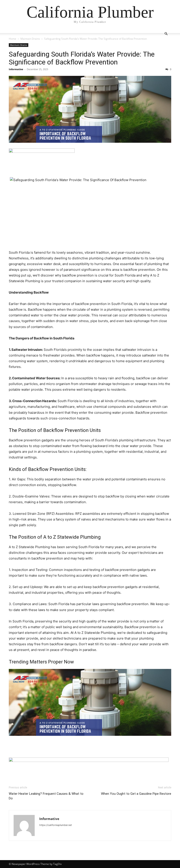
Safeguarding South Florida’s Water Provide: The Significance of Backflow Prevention (82, 58)
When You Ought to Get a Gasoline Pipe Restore (136, 794)
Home (12, 39)
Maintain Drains (30, 39)
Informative (16, 69)
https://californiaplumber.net (55, 825)
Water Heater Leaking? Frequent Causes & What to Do (46, 796)
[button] (166, 34)
